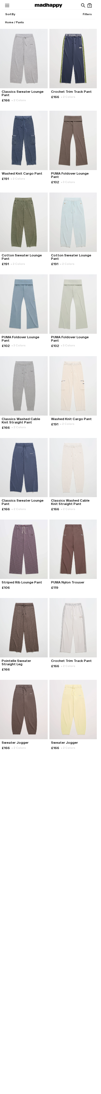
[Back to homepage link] (48, 5)
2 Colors (19, 100)
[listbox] (10, 14)
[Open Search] (82, 5)
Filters (87, 14)
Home (9, 22)
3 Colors (68, 182)
